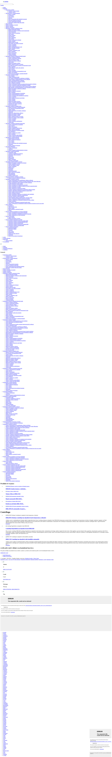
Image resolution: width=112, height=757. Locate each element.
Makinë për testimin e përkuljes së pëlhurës (17, 88)
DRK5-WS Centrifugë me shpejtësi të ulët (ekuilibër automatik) (22, 539)
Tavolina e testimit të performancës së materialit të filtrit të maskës (21, 189)
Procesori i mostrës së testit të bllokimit (16, 196)
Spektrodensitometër (12, 171)
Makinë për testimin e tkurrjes (14, 101)
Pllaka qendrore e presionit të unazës (15, 209)
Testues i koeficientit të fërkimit (14, 40)
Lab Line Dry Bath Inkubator (14, 559)
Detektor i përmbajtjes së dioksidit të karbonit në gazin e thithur (21, 200)
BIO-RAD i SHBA (12, 229)
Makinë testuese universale (13, 138)
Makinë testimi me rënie (13, 42)
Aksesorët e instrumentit (13, 160)
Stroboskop (10, 144)
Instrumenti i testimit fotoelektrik (12, 151)
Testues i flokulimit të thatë (13, 77)
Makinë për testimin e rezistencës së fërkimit (17, 162)
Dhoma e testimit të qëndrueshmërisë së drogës (17, 150)
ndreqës (9, 210)
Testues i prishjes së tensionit (14, 145)
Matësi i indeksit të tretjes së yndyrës (15, 64)
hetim (7, 523)
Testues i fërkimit (11, 99)
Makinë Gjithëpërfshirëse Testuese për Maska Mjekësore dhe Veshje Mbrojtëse (24, 181)
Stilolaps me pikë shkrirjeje (13, 233)
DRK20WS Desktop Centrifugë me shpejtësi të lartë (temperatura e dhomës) (26, 517)
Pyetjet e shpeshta (6, 238)
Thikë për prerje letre (12, 206)
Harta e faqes (36, 558)
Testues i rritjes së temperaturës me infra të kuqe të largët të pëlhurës (22, 86)
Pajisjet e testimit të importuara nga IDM (14, 219)
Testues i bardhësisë (12, 45)
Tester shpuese (11, 36)
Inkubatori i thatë (49, 559)
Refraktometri (11, 158)
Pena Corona (11, 231)
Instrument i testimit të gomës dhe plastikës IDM (18, 220)
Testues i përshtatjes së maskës (14, 187)
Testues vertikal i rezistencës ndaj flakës (16, 97)
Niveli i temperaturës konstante (14, 21)
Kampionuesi (11, 205)
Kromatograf (11, 15)
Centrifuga (10, 149)
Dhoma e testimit (11, 14)
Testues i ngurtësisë (12, 44)
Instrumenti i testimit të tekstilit (12, 74)
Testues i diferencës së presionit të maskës (16, 188)
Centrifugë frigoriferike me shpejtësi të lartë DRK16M (20, 528)
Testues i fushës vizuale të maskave (15, 191)
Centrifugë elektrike (12, 55)
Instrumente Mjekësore (10, 146)
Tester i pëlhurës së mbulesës (14, 82)
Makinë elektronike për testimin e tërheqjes (17, 110)
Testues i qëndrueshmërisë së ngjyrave (16, 94)
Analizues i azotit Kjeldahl (13, 11)
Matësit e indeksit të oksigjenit (14, 91)
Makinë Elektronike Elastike (14, 29)
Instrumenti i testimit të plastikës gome (13, 106)
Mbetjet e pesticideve (10, 27)
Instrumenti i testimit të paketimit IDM (16, 225)
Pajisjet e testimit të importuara (12, 226)
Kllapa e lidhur (11, 208)
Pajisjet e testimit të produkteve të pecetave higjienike (16, 211)
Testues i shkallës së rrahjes (13, 48)
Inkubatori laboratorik (25, 559)
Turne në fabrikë (9, 240)
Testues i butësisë (11, 35)
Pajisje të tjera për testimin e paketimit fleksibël (17, 73)
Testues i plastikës (12, 120)
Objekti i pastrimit (9, 26)
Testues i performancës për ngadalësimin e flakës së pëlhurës (20, 180)
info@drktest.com (6, 555)
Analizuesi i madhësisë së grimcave (15, 153)
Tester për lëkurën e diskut (13, 59)
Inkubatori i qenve (4, 559)
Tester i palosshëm (12, 37)
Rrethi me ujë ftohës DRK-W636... (15, 503)
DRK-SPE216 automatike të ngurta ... (16, 508)
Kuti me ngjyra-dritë (12, 52)
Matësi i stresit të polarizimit (14, 129)
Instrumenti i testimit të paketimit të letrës (14, 28)
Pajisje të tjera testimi (10, 216)
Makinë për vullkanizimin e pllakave (15, 113)
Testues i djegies (11, 109)
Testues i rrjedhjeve (12, 201)
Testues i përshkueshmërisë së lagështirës (16, 93)
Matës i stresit (11, 157)
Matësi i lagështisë (12, 53)
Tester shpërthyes (11, 131)
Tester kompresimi (12, 31)
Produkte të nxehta (29, 558)
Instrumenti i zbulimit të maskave (12, 179)
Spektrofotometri (11, 174)
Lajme (4, 237)
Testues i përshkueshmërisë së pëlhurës (16, 80)
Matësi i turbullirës (12, 159)
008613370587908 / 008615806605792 (11, 589)
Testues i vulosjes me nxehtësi (14, 132)
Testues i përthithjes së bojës (14, 164)
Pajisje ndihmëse (9, 204)
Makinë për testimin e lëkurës (14, 218)
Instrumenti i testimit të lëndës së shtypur (14, 161)
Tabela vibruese (11, 217)
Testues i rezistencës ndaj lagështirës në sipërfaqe (18, 95)
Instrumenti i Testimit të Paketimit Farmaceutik (15, 123)
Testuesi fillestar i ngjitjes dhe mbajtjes (16, 67)
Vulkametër (10, 111)
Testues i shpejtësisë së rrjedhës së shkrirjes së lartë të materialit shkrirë (22, 186)
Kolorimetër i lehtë (12, 152)
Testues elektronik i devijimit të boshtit (16, 130)
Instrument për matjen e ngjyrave (15, 103)
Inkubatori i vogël (42, 559)
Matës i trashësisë (11, 51)
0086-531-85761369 (7, 556)
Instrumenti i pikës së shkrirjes (14, 154)
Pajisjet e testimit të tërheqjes (14, 57)
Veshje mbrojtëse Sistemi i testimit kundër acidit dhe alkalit (20, 197)
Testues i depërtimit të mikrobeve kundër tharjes (18, 195)
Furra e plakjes (11, 142)
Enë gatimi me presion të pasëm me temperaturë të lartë (19, 65)
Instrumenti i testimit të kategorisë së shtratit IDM (18, 224)
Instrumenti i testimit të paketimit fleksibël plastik (16, 56)
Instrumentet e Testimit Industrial (12, 137)
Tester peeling (11, 38)
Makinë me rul (11, 167)
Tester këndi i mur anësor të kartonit (15, 43)
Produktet (5, 8)
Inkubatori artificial (34, 559)
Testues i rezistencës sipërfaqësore (15, 121)
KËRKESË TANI (4, 552)
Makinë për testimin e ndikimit (14, 60)
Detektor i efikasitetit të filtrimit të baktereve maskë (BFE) (20, 190)
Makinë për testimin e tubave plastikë (15, 117)
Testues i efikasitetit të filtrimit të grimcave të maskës (19, 198)
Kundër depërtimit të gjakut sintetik (15, 183)
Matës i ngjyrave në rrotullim (14, 172)
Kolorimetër (10, 168)
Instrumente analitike (10, 9)
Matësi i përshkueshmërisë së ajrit (15, 46)
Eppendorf (10, 230)
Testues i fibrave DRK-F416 (13, 494)
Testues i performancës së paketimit (15, 124)
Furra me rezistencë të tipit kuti (14, 20)
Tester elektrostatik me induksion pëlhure (16, 81)
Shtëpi (4, 7)
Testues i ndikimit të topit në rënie (15, 128)
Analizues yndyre (11, 12)
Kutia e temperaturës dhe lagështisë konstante (17, 19)
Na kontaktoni (6, 241)
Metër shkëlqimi (11, 173)
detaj (9, 523)
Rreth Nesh (5, 239)
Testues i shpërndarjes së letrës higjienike (16, 215)
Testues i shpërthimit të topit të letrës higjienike (17, 212)
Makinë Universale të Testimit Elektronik (16, 107)
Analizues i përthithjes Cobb (14, 50)
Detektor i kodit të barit (13, 175)
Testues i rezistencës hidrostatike (15, 102)
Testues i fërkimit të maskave (14, 193)
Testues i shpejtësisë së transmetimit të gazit (17, 71)
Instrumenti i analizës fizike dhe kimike (16, 22)
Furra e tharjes (11, 16)
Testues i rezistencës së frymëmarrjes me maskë (18, 184)
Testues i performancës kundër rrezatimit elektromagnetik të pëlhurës (22, 84)
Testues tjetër (11, 122)
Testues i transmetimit (12, 147)
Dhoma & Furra (9, 23)
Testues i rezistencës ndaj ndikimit (15, 135)
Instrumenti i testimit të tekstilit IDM (15, 223)
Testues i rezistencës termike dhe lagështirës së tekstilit (19, 85)
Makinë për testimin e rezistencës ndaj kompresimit (18, 30)
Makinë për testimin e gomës (14, 115)
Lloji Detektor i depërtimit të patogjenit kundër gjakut (19, 202)
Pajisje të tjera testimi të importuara (15, 235)
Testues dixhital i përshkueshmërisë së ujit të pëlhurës (19, 79)
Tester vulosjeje (11, 69)
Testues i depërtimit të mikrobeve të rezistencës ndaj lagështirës (21, 194)
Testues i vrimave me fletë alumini (15, 136)
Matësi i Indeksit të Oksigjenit (14, 139)
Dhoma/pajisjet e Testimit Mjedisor (13, 13)
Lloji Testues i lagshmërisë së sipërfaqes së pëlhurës (18, 78)
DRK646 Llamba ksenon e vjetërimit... (16, 489)
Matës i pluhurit (11, 49)
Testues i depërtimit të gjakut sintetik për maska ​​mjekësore (20, 182)
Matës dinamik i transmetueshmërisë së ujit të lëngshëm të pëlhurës (22, 87)
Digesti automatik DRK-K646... (14, 499)
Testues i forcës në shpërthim (14, 33)
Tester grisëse (11, 34)
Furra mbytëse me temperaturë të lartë (16, 108)
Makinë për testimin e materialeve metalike (14, 176)
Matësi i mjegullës (12, 70)
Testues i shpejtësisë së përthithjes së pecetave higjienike (19, 213)
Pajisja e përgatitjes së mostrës (12, 24)
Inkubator (10, 17)
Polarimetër (10, 155)
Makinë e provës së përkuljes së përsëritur (16, 178)
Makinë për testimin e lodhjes (14, 63)
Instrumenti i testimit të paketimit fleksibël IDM (18, 222)
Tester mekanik (11, 75)
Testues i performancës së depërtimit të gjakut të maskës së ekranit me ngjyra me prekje (26, 203)
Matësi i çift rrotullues (12, 72)
